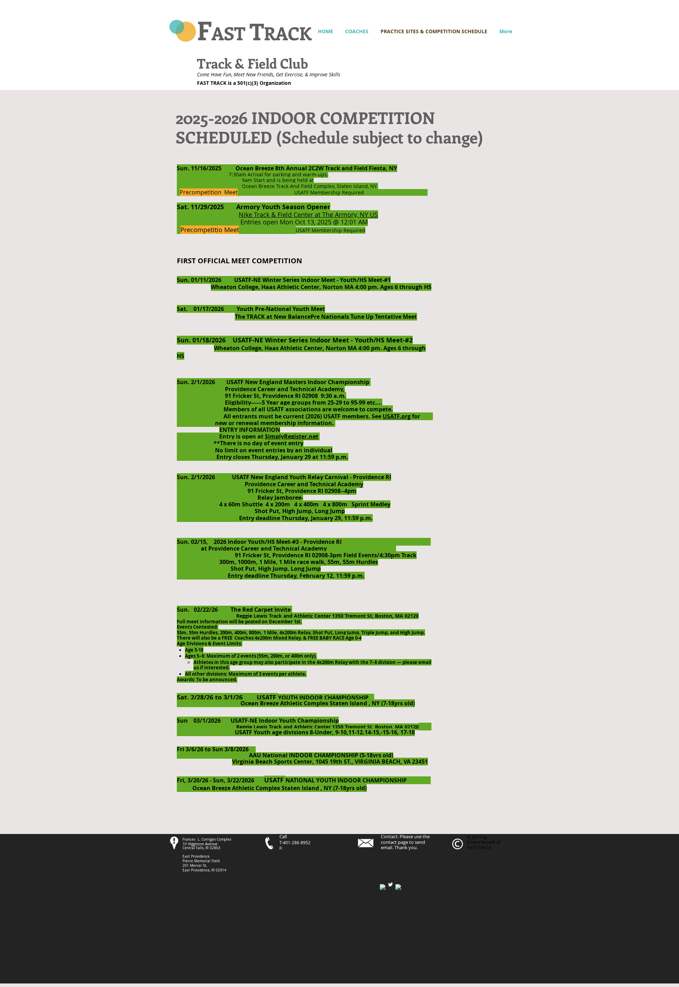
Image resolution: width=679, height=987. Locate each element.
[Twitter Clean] (390, 884)
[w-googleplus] (398, 887)
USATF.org (397, 416)
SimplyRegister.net (291, 436)
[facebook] (382, 887)
